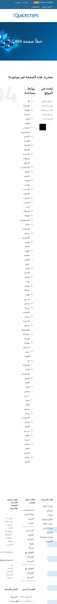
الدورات (26, 198)
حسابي (27, 303)
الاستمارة (13, 601)
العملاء (27, 215)
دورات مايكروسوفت (47, 517)
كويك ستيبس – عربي (27, 391)
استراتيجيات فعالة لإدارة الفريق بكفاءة (28, 516)
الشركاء (26, 211)
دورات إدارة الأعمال (48, 530)
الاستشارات (25, 167)
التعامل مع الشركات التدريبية (29, 572)
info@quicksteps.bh (8, 560)
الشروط (14, 597)
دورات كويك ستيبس (48, 508)
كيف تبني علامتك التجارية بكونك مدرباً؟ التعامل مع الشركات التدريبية (29, 545)
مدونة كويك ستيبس (27, 404)
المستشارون (25, 220)
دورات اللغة (48, 524)
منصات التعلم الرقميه (27, 448)
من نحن (26, 431)
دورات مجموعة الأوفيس (46, 539)
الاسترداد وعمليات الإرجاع (26, 158)
